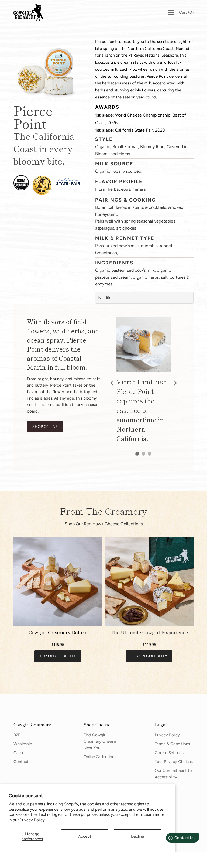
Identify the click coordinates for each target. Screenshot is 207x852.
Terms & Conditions (172, 743)
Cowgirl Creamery (32, 724)
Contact (21, 761)
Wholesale (22, 743)
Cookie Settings (169, 752)
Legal (161, 724)
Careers (20, 752)
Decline (137, 836)
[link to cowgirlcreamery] (29, 12)
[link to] (57, 581)
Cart (186, 12)
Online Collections (100, 756)
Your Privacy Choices (174, 761)
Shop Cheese (97, 724)
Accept (84, 836)
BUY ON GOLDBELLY (58, 656)
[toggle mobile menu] (170, 12)
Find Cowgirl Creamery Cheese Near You (100, 741)
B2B (16, 734)
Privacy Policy (32, 819)
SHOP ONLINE (45, 426)
